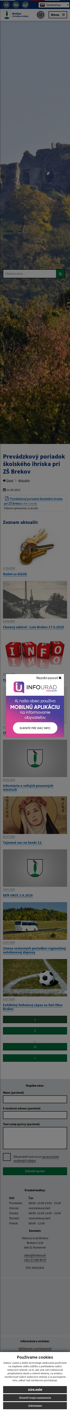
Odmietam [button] (35, 1405)
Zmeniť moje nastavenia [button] (35, 1397)
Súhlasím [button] (35, 1389)
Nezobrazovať (47, 677)
